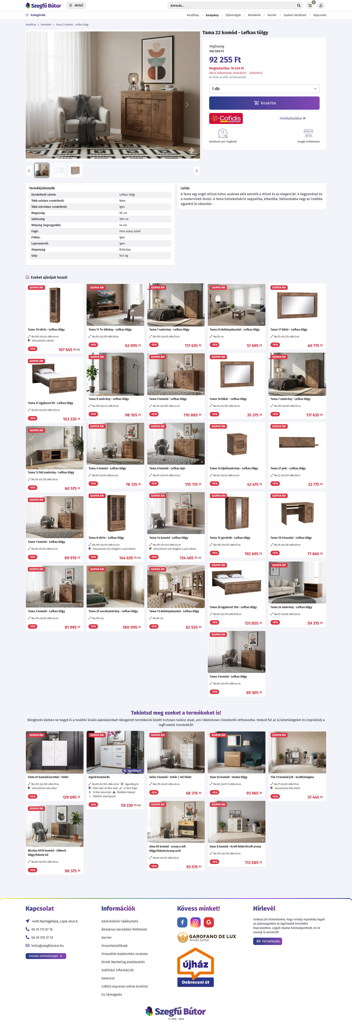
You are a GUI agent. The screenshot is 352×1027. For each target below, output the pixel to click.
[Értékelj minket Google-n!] (209, 922)
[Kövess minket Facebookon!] (182, 922)
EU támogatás (111, 994)
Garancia (107, 978)
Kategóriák (37, 15)
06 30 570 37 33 (42, 937)
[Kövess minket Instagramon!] (195, 922)
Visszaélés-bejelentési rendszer (124, 954)
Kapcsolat (320, 15)
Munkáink (254, 15)
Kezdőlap (193, 15)
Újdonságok (233, 15)
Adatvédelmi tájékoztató (119, 921)
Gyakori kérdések (295, 15)
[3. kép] (75, 170)
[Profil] (320, 5)
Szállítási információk (117, 970)
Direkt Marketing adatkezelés (123, 962)
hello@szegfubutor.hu (47, 946)
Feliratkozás (270, 941)
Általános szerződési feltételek (124, 929)
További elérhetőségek (44, 956)
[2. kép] (58, 170)
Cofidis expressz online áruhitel (124, 986)
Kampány (212, 15)
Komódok (46, 24)
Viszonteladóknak (114, 946)
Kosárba (268, 103)
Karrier (272, 15)
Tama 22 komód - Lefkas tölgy (72, 24)
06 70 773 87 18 (42, 929)
